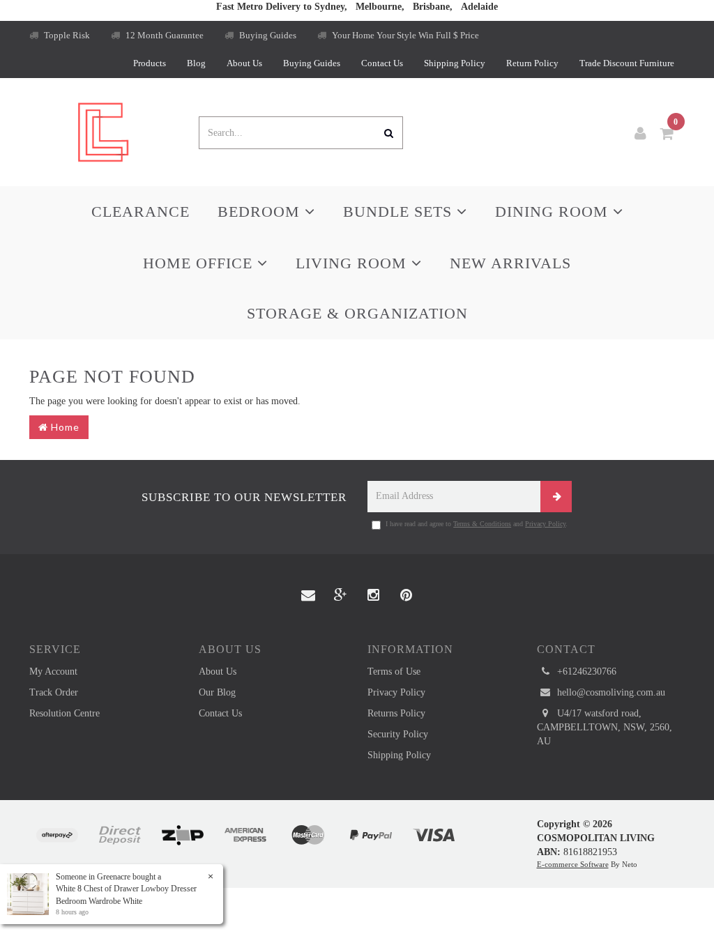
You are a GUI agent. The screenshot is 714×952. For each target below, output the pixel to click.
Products (149, 63)
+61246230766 (585, 671)
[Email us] (308, 596)
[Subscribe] (556, 496)
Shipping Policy (454, 63)
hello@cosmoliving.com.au (609, 692)
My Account (53, 671)
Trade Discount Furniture (626, 63)
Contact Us (382, 63)
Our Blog (217, 692)
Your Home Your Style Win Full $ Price (404, 35)
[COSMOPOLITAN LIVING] (103, 131)
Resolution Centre (64, 713)
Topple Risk (66, 35)
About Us (244, 63)
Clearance (140, 211)
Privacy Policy (545, 524)
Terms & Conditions (482, 524)
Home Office (200, 263)
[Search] (389, 132)
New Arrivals (510, 263)
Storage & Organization (357, 313)
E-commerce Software (573, 864)
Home (63, 427)
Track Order (53, 692)
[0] (667, 133)
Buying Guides (266, 35)
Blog (196, 63)
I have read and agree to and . (477, 524)
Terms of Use (393, 671)
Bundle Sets (400, 211)
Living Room (353, 263)
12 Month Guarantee (163, 35)
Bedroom (261, 211)
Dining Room (554, 211)
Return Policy (532, 63)
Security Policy (397, 734)
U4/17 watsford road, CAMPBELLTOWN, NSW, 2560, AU (604, 727)
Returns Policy (396, 713)
